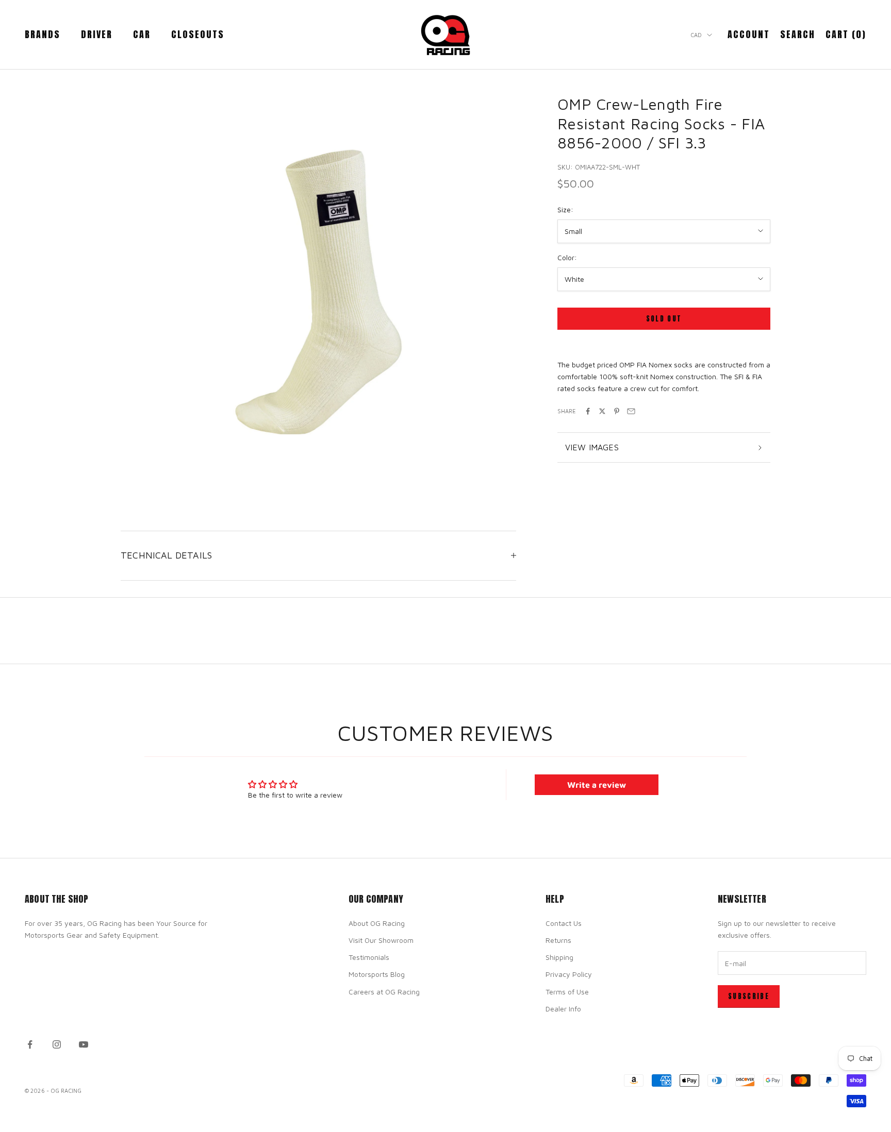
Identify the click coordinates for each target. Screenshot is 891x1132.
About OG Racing (377, 923)
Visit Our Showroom (381, 940)
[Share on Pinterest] (617, 411)
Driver (96, 34)
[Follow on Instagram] (57, 1044)
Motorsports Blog (377, 974)
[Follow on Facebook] (30, 1044)
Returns (558, 940)
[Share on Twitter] (602, 411)
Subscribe (748, 996)
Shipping (559, 957)
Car (142, 34)
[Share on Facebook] (588, 411)
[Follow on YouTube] (83, 1044)
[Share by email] (631, 411)
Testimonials (369, 957)
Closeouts (197, 34)
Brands (42, 34)
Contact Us (564, 923)
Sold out (664, 319)
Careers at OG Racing (384, 991)
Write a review (596, 784)
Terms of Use (567, 991)
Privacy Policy (569, 974)
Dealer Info (563, 1008)
